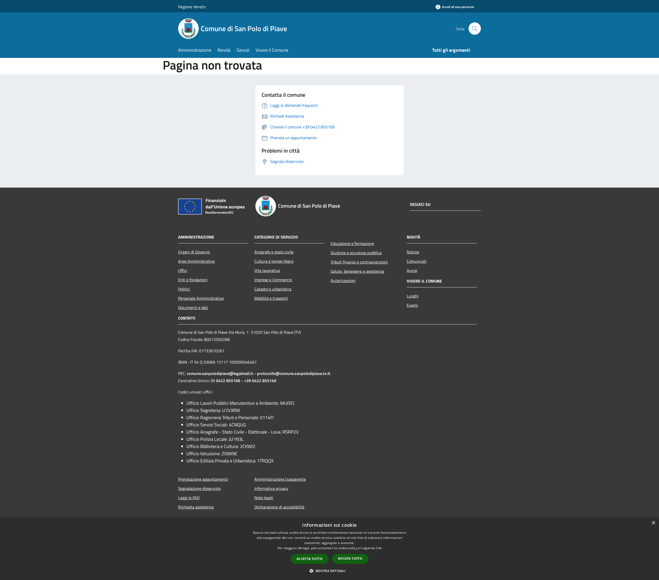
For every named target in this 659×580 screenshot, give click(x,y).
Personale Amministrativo (201, 298)
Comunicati (417, 261)
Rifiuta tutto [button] (350, 558)
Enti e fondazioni (192, 280)
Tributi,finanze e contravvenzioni (359, 262)
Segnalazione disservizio (199, 488)
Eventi (412, 305)
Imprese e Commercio (273, 280)
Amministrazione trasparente (280, 479)
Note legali (263, 498)
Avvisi (412, 270)
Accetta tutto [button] (310, 559)
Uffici (182, 270)
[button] (329, 571)
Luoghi (413, 296)
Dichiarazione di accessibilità (279, 507)
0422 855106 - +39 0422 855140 (246, 380)
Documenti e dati (193, 307)
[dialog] (329, 548)
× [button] (653, 523)
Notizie (413, 252)
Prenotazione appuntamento (203, 479)
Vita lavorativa (267, 270)
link (378, 548)
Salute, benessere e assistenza (357, 271)
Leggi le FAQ (189, 498)
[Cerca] (475, 28)
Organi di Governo (194, 252)
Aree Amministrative (196, 261)
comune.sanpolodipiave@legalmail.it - (222, 373)
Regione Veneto (191, 7)
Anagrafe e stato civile (273, 252)
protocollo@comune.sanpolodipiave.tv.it (293, 373)
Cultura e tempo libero (273, 261)
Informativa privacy (271, 488)
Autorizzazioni (343, 280)
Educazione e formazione (352, 243)
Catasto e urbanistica (272, 289)
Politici (184, 289)
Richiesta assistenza (196, 507)
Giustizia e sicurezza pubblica (356, 253)
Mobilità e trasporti (271, 298)
